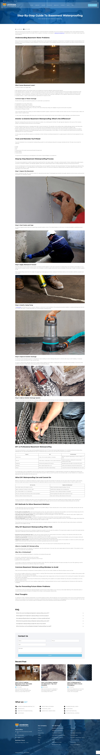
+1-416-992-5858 (93, 1)
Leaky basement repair (57, 742)
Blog (68, 5)
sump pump (18, 307)
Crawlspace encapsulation (57, 730)
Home (31, 5)
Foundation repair (74, 735)
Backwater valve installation (57, 728)
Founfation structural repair (57, 737)
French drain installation (57, 732)
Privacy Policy (41, 732)
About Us (56, 5)
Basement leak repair (74, 739)
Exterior (72, 730)
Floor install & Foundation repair (58, 735)
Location (50, 5)
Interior (53, 739)
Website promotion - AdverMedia (22, 752)
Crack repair (72, 728)
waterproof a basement (59, 33)
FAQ (72, 5)
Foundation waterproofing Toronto (77, 737)
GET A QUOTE (92, 5)
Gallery (43, 5)
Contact (63, 5)
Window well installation (75, 744)
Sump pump (73, 742)
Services (37, 5)
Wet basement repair (56, 744)
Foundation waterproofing (75, 732)
